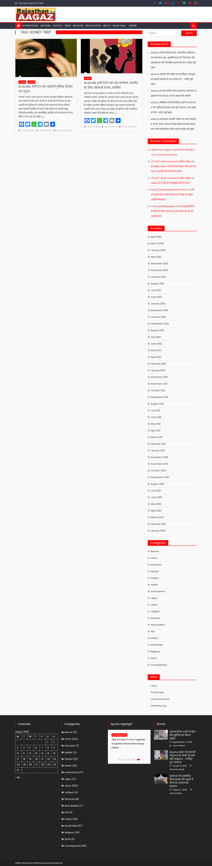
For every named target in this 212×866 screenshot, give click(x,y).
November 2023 (159, 270)
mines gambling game (163, 206)
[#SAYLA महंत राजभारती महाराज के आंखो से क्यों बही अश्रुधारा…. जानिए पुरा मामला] (161, 755)
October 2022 (158, 317)
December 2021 (159, 377)
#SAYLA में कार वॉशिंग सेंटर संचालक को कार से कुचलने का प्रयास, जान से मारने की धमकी (173, 93)
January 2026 (158, 250)
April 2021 (155, 430)
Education (156, 564)
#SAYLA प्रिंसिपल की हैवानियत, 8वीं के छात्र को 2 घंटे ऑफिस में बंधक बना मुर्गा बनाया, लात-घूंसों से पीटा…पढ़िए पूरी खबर (173, 107)
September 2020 (160, 477)
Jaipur (154, 598)
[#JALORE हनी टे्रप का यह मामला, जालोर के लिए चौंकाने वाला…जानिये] (111, 56)
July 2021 (155, 410)
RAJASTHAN (119, 25)
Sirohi (154, 658)
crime (67, 25)
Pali (152, 631)
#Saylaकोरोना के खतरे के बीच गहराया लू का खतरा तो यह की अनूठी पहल (172, 211)
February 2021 (158, 443)
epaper (155, 571)
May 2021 (155, 423)
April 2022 (156, 357)
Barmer (155, 551)
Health (107, 25)
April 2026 (156, 236)
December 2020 (159, 457)
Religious (78, 25)
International (30, 25)
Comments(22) (64, 130)
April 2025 (156, 256)
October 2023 (158, 276)
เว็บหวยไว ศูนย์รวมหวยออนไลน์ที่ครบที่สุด (171, 161)
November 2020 (159, 463)
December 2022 (159, 310)
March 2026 (157, 243)
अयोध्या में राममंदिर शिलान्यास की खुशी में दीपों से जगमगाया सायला (181, 781)
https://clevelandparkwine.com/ (168, 189)
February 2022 (158, 363)
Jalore (31, 82)
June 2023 (156, 297)
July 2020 (156, 490)
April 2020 (156, 510)
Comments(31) (129, 126)
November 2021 (159, 383)
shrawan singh (176, 769)
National (46, 25)
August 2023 (157, 283)
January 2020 (158, 530)
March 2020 (157, 517)
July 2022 (156, 337)
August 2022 (157, 330)
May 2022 (156, 350)
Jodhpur (155, 611)
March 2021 (157, 437)
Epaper (132, 25)
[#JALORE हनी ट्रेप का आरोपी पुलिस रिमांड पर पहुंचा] (46, 58)
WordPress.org (158, 705)
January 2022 (158, 370)
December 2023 (159, 263)
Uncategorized (159, 664)
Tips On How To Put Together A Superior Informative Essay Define (127, 743)
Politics (57, 25)
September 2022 (160, 323)
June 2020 (156, 497)
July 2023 (156, 290)
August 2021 (157, 403)
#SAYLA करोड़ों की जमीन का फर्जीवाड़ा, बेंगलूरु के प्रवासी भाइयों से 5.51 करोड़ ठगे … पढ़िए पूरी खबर (173, 79)
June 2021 (156, 417)
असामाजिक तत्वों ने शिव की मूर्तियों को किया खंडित (182, 735)
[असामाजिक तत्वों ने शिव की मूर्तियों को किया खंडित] (161, 735)
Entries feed (157, 692)
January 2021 (158, 450)
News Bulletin (93, 25)
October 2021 (158, 390)
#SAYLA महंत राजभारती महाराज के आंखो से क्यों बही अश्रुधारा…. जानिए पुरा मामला (182, 757)
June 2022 (156, 343)
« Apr (17, 777)
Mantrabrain (56, 862)
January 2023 (158, 303)
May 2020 (156, 504)
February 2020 (158, 524)
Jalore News (45, 130)
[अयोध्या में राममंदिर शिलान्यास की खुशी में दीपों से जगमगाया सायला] (161, 779)
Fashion (155, 578)
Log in (154, 685)
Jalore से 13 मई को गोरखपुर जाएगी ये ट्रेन (170, 183)
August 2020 (157, 483)
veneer (154, 149)
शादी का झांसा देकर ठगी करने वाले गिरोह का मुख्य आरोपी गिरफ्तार (172, 194)
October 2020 (158, 470)
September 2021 (159, 397)
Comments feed (160, 699)
